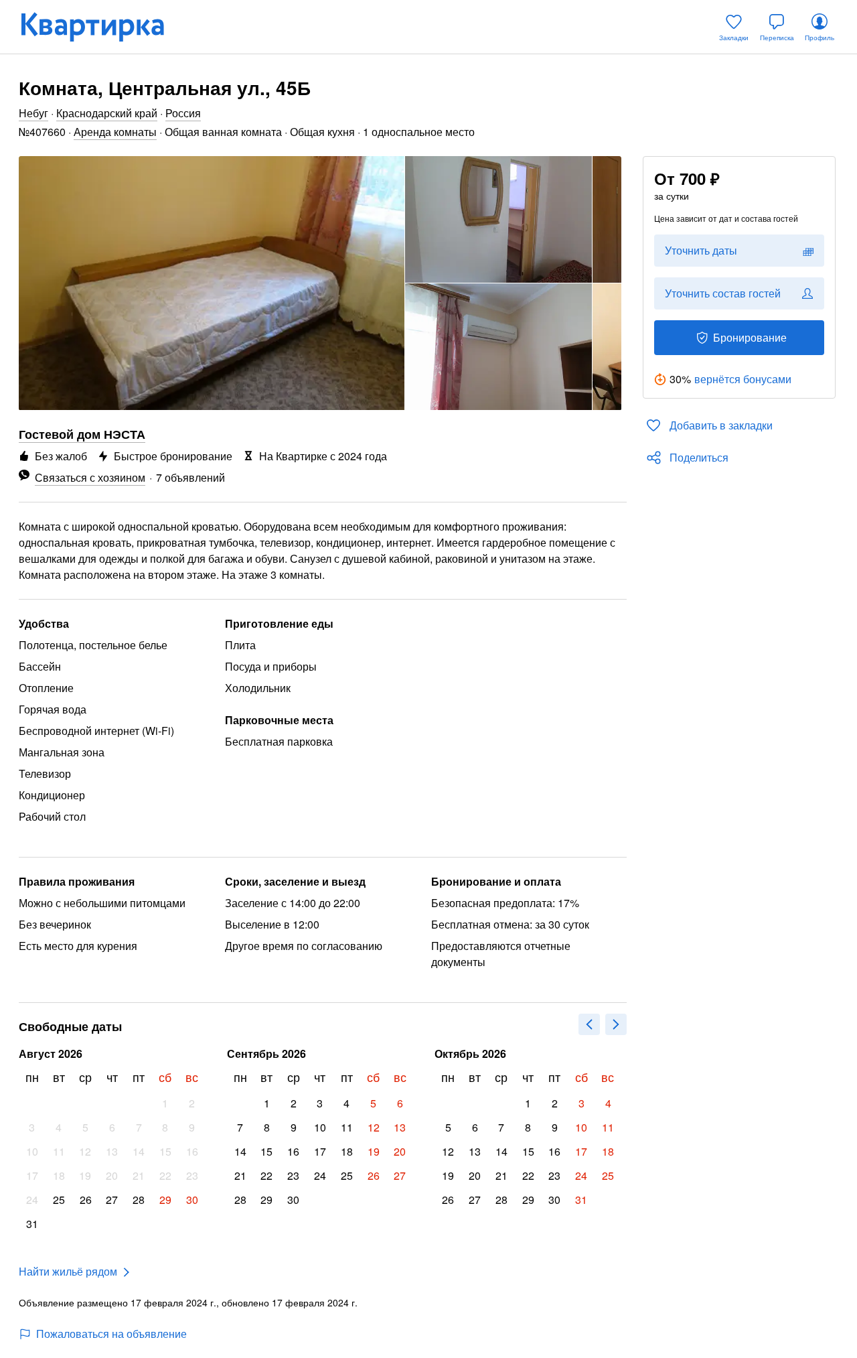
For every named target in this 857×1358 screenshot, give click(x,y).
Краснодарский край (106, 113)
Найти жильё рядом (68, 1271)
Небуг (33, 113)
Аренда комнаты (115, 131)
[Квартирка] (101, 27)
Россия (183, 113)
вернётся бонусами (742, 379)
